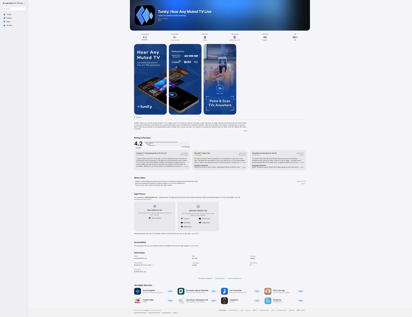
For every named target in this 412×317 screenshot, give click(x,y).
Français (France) (264, 310)
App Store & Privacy (154, 312)
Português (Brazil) (282, 310)
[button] (14, 14)
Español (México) (233, 310)
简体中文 (255, 310)
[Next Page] (307, 160)
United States (222, 310)
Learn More (195, 233)
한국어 (272, 310)
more (245, 131)
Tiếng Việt (291, 310)
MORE (186, 166)
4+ (251, 265)
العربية (241, 310)
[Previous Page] (131, 160)
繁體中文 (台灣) (301, 310)
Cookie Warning (166, 312)
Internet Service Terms (140, 312)
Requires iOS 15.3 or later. (142, 265)
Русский (248, 310)
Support (175, 312)
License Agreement (234, 278)
